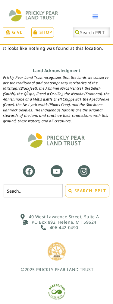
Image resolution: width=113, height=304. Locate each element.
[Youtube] (57, 171)
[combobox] (91, 32)
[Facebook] (29, 171)
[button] (95, 16)
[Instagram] (84, 171)
